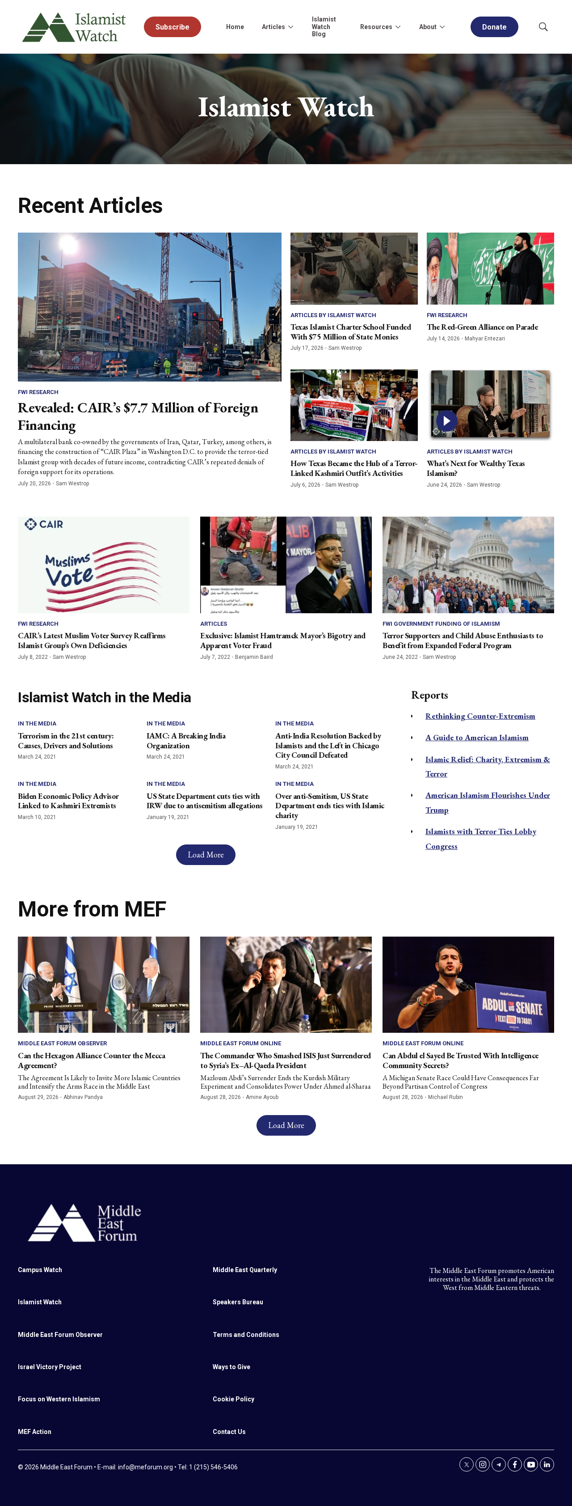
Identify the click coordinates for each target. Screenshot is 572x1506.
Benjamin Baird (254, 657)
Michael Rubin (445, 1097)
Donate (494, 27)
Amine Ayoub (262, 1097)
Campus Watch (40, 1269)
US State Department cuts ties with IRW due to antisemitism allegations (205, 801)
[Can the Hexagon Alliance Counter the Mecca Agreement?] (103, 985)
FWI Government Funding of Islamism (441, 623)
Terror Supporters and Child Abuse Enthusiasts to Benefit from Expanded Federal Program (463, 640)
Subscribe (172, 27)
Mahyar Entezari (485, 338)
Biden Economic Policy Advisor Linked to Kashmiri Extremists (68, 801)
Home (235, 26)
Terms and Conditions (246, 1334)
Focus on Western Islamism (59, 1399)
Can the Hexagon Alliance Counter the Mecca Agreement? (91, 1060)
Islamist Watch (40, 1302)
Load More (206, 854)
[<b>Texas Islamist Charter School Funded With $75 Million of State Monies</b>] (354, 268)
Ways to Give (231, 1366)
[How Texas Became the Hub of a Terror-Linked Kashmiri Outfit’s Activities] (354, 405)
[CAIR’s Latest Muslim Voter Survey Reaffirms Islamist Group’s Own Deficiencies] (103, 565)
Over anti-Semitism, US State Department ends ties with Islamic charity (329, 805)
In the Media (37, 723)
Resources (376, 26)
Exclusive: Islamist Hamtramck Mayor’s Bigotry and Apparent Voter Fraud (283, 640)
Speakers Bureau (238, 1302)
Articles (213, 623)
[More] (290, 26)
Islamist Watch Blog (324, 27)
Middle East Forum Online (240, 1043)
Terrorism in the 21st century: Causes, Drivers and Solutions (66, 740)
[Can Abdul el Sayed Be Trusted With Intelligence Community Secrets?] (468, 985)
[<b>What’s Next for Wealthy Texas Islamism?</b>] (490, 405)
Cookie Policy (233, 1399)
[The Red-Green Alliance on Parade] (490, 268)
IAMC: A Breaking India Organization (186, 740)
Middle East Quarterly (245, 1269)
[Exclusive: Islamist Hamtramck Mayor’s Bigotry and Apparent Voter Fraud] (286, 565)
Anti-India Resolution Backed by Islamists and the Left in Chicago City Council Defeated (328, 745)
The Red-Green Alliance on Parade (482, 327)
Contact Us (229, 1431)
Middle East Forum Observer (62, 1043)
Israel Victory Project (49, 1366)
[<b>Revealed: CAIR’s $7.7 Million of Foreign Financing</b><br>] (150, 307)
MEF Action (34, 1431)
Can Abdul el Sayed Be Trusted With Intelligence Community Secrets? (460, 1060)
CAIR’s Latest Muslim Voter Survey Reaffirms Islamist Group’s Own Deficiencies (92, 640)
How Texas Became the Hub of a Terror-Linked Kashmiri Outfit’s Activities (354, 468)
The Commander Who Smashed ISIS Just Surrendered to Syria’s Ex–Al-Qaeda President (285, 1060)
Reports (429, 695)
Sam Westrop (72, 483)
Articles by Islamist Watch (333, 315)
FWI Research (38, 392)
